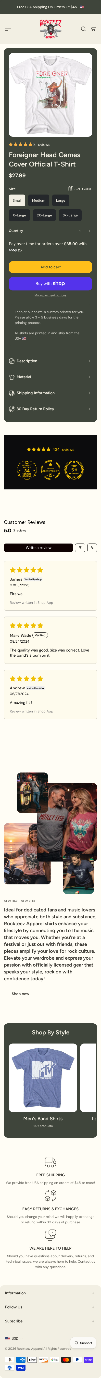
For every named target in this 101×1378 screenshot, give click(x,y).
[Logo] (50, 29)
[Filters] (80, 548)
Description (27, 361)
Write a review (38, 547)
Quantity (16, 231)
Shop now (20, 993)
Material (24, 377)
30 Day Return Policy (35, 409)
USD (15, 1338)
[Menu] (8, 28)
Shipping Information (36, 393)
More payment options (50, 295)
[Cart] (93, 28)
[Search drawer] (83, 28)
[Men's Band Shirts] (43, 1088)
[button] (21, 144)
